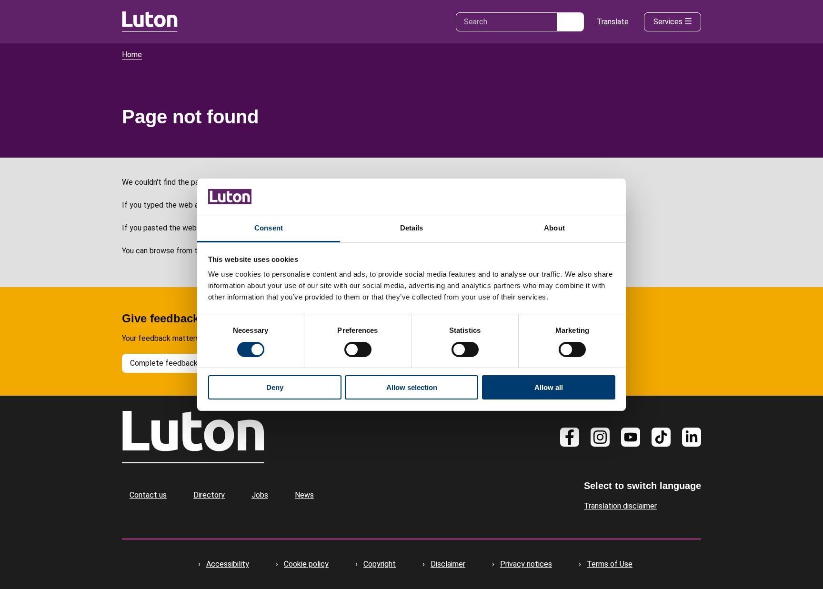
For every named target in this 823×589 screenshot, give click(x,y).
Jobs (259, 494)
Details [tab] (411, 228)
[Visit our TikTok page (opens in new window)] (661, 437)
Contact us (148, 494)
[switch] (357, 349)
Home (132, 54)
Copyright (379, 564)
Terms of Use (609, 564)
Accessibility (227, 564)
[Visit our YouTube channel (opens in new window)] (630, 437)
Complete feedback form (173, 363)
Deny (274, 387)
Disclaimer (448, 564)
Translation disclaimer (620, 505)
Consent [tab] (268, 228)
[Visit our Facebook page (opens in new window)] (569, 437)
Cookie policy (306, 564)
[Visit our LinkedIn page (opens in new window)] (691, 437)
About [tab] (554, 228)
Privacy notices (526, 564)
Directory (209, 494)
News (304, 494)
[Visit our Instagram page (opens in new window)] (600, 437)
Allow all (548, 387)
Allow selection (411, 387)
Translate (613, 21)
